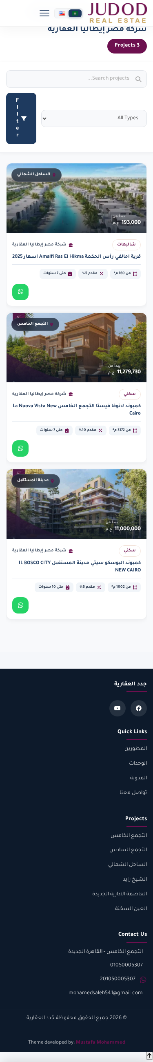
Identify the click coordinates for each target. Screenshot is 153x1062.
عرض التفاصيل (90, 292)
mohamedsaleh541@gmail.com (106, 993)
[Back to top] (149, 1056)
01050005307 (126, 965)
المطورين (135, 749)
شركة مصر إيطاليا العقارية (39, 245)
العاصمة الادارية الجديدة (119, 894)
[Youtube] (117, 708)
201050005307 (117, 979)
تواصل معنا (133, 793)
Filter (17, 118)
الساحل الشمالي (127, 865)
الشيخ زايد (135, 880)
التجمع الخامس (129, 836)
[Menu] (44, 13)
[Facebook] (139, 708)
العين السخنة (131, 909)
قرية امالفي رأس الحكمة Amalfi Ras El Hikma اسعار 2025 (76, 257)
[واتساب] (20, 292)
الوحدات (138, 764)
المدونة (138, 778)
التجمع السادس (128, 850)
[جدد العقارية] (117, 13)
